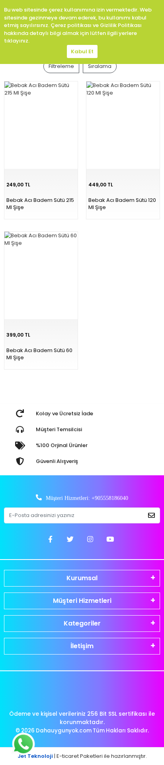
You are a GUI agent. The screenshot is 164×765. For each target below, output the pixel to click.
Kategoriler (82, 623)
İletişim (82, 646)
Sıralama (99, 66)
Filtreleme (61, 66)
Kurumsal (82, 578)
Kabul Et (82, 51)
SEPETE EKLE (141, 228)
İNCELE (104, 228)
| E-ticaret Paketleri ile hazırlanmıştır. (82, 756)
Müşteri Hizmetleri (82, 600)
